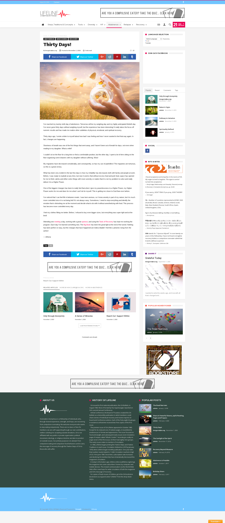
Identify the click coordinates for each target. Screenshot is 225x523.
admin (161, 110)
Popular (148, 90)
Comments (167, 90)
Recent (157, 90)
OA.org (94, 509)
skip (50, 245)
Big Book (87, 225)
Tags (176, 90)
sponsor (85, 222)
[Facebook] (183, 2)
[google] (102, 57)
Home (45, 36)
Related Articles (50, 287)
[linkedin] (124, 57)
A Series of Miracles (84, 316)
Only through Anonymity (53, 316)
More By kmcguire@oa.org (72, 287)
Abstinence (53, 36)
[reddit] (109, 57)
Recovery (73, 39)
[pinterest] (117, 57)
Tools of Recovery (106, 222)
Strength (78, 509)
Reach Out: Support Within (53, 279)
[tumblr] (132, 57)
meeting (57, 222)
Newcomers (62, 39)
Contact (56, 2)
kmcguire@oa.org (51, 50)
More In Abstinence (93, 287)
